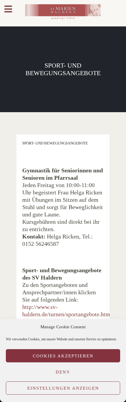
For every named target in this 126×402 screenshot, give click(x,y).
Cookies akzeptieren (63, 356)
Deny (63, 372)
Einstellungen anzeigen (63, 388)
